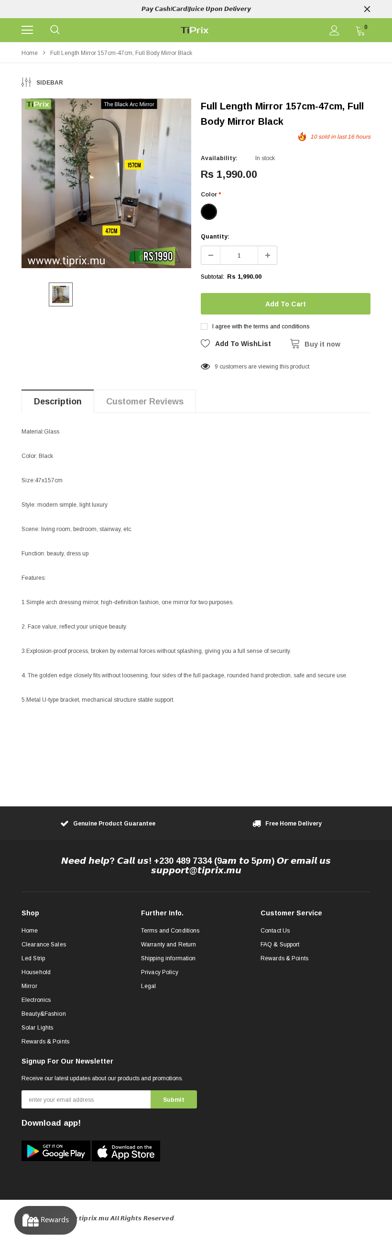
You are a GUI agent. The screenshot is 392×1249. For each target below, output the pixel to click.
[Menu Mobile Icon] (27, 30)
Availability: (219, 158)
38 (218, 366)
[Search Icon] (55, 30)
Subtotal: (212, 276)
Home (30, 53)
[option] (196, 9)
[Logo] (195, 30)
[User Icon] (334, 30)
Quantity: (215, 236)
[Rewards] (45, 1220)
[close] (367, 9)
